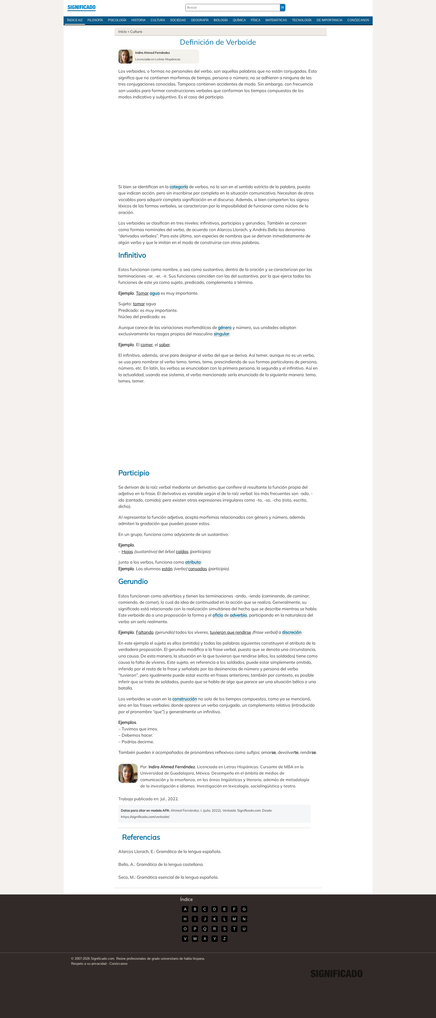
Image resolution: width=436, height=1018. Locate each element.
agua (155, 293)
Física (255, 20)
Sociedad (178, 20)
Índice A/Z (75, 20)
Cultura (158, 20)
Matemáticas (276, 20)
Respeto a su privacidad (88, 964)
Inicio (122, 31)
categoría (179, 186)
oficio (217, 615)
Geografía (200, 20)
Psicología (117, 20)
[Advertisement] (218, 141)
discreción (292, 632)
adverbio (238, 615)
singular (221, 333)
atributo (193, 562)
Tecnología (302, 20)
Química (239, 20)
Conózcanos (358, 20)
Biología (221, 20)
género (225, 327)
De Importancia (329, 20)
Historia (138, 20)
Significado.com (81, 7)
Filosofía (95, 20)
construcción (184, 698)
